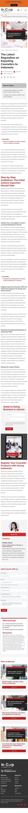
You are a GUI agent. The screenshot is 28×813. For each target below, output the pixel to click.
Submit (4, 610)
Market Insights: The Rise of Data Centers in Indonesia (12, 682)
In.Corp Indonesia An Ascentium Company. (11, 799)
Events (16, 781)
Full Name (3, 573)
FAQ (16, 791)
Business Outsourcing (6, 781)
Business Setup (4, 777)
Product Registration (13, 50)
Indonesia (6, 50)
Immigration (4, 783)
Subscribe (9, 428)
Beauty (2, 50)
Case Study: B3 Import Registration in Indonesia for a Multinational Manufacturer (13, 745)
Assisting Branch (5, 594)
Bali (2, 788)
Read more (5, 559)
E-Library (17, 788)
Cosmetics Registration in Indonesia (10, 513)
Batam (2, 793)
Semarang (3, 789)
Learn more (14, 5)
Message (3, 600)
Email (2, 579)
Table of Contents (8, 85)
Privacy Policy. (8, 801)
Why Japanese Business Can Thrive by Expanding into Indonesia (13, 713)
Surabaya (3, 791)
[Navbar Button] (25, 10)
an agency (3, 300)
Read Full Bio (14, 534)
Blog (6, 15)
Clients (16, 777)
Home (2, 15)
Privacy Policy (15, 422)
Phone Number (5, 587)
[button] (19, 10)
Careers (16, 783)
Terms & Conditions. (15, 801)
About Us (17, 779)
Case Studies (18, 793)
